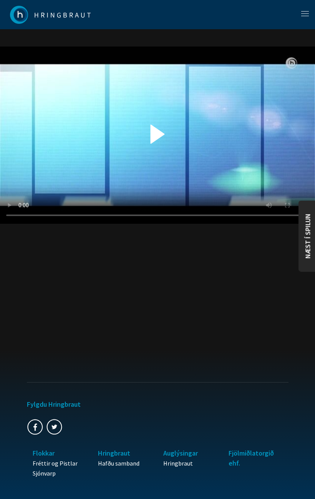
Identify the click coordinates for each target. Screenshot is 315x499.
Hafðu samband (118, 463)
